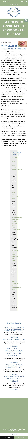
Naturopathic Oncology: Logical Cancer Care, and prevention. (17, 224)
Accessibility (13, 429)
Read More (14, 337)
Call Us (8, 437)
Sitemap (5, 429)
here (21, 96)
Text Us (22, 437)
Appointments (14, 4)
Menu (22, 1)
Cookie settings (14, 434)
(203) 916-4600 (6, 1)
